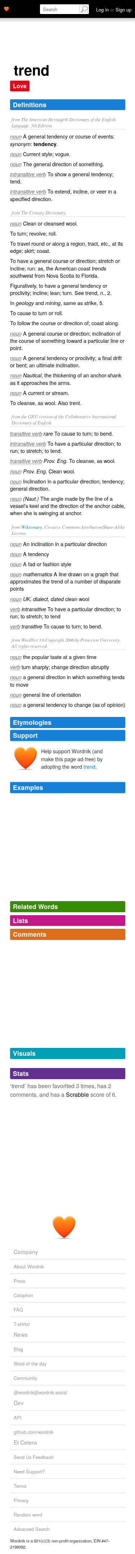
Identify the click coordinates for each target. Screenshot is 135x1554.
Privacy (21, 1500)
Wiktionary (31, 527)
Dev (19, 1403)
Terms (20, 1485)
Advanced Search (32, 1529)
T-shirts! (22, 1324)
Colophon (23, 1295)
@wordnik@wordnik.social (40, 1392)
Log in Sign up (113, 9)
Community (25, 1377)
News (21, 1334)
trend (89, 766)
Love (20, 86)
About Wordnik (29, 1266)
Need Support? (29, 1471)
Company (26, 1251)
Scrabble (77, 1094)
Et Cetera (25, 1442)
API (18, 1417)
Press (19, 1280)
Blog (18, 1349)
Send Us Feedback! (34, 1457)
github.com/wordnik (33, 1431)
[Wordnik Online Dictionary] (6, 8)
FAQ (18, 1309)
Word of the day (30, 1363)
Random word (28, 1514)
